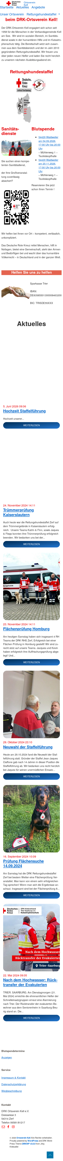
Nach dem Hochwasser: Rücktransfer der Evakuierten (30, 982)
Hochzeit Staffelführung (24, 411)
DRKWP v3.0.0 (28, 1143)
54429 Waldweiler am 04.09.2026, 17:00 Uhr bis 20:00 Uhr (49, 142)
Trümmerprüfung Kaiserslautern (18, 512)
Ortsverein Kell (29, 3)
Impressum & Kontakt (13, 1077)
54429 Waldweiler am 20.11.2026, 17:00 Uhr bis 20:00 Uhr (49, 165)
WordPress (32, 1140)
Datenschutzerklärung (13, 1084)
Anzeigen (6, 1057)
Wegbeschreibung (11, 1091)
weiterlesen (31, 425)
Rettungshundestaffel (41, 14)
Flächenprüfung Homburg (26, 628)
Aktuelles (22, 7)
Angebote (38, 7)
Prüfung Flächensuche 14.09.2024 (23, 863)
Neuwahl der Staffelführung (27, 747)
